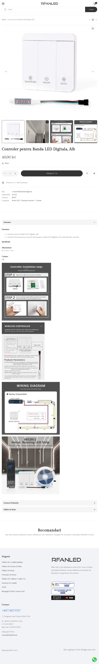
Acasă (3, 19)
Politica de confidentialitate (12, 562)
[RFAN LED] (49, 3)
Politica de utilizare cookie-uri (13, 579)
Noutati (38, 201)
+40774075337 (11, 610)
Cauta (91, 9)
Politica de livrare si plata (12, 566)
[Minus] (5, 173)
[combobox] (49, 9)
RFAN (14, 198)
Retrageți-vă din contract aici (13, 591)
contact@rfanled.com (9, 635)
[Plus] (15, 173)
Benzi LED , (16, 201)
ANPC (4, 587)
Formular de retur (9, 575)
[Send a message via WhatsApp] (94, 659)
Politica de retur (8, 571)
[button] (93, 71)
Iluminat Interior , (28, 201)
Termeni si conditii (9, 583)
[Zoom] (92, 28)
